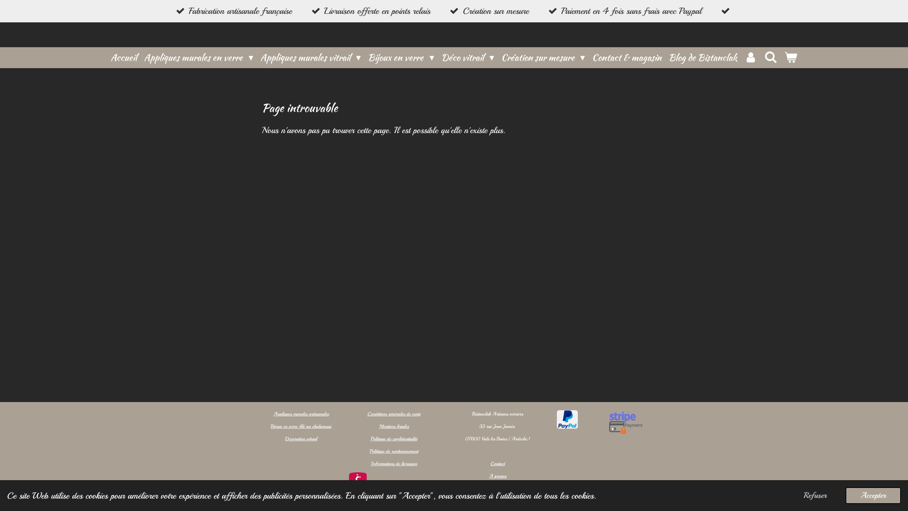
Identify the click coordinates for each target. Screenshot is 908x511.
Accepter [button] (873, 495)
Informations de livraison (394, 464)
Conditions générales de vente (394, 414)
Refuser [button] (815, 495)
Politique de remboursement (394, 451)
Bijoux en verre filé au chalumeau (301, 426)
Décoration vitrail (301, 439)
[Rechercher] (771, 57)
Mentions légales (394, 426)
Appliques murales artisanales (301, 414)
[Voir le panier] (791, 57)
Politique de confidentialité (394, 439)
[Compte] (750, 57)
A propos (497, 476)
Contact (498, 464)
